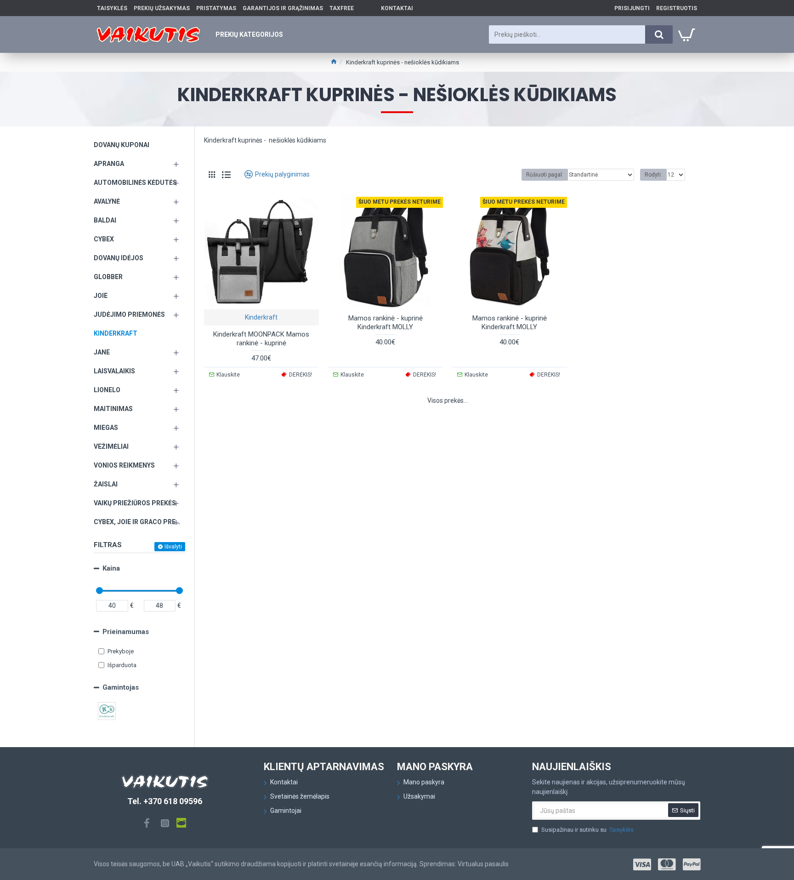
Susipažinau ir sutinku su (587, 829)
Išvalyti (173, 546)
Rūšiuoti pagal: (544, 174)
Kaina (111, 568)
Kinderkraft (261, 317)
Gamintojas (120, 687)
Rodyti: (653, 174)
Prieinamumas (125, 632)
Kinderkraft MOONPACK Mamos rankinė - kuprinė (261, 339)
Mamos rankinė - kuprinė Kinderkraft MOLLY (385, 322)
